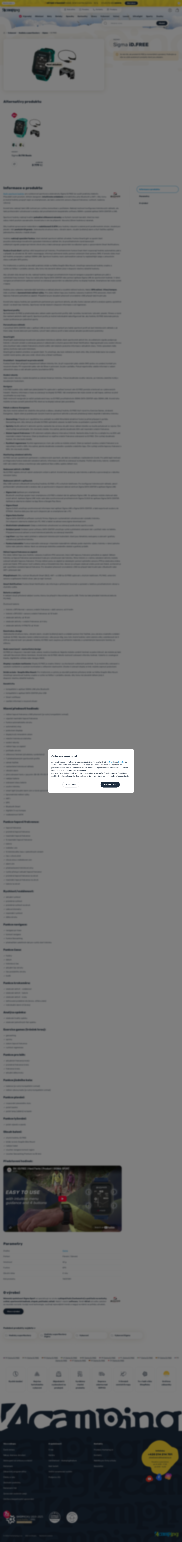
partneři (110, 762)
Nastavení (71, 784)
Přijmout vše (110, 784)
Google (121, 762)
